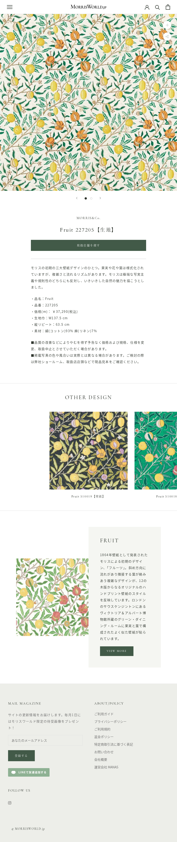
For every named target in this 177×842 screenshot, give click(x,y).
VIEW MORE (117, 651)
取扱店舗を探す (88, 245)
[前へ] (76, 198)
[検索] (157, 7)
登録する (21, 756)
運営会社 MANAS (106, 767)
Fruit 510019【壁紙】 (88, 496)
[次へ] (100, 198)
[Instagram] (9, 802)
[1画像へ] (86, 198)
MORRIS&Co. (89, 218)
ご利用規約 (102, 729)
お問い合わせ (104, 751)
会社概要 (100, 759)
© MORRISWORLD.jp (28, 828)
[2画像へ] (91, 198)
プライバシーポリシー (110, 721)
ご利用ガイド (104, 713)
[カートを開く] (168, 7)
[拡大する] (167, 25)
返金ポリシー (104, 736)
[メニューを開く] (9, 7)
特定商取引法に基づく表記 (113, 744)
